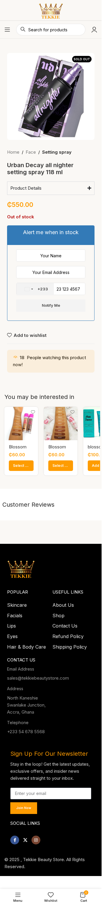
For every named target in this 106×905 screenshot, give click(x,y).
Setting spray (57, 152)
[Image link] (21, 566)
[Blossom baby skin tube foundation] (60, 423)
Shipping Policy (69, 645)
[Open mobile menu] (7, 29)
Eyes (12, 634)
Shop (58, 614)
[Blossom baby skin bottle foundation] (21, 423)
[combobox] (35, 289)
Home (13, 152)
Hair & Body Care (26, 645)
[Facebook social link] (14, 838)
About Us (63, 603)
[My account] (94, 29)
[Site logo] (51, 10)
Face (31, 152)
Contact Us (64, 624)
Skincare (17, 603)
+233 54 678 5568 (26, 730)
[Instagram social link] (36, 838)
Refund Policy (68, 634)
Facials (14, 614)
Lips (11, 624)
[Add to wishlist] (33, 412)
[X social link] (25, 838)
